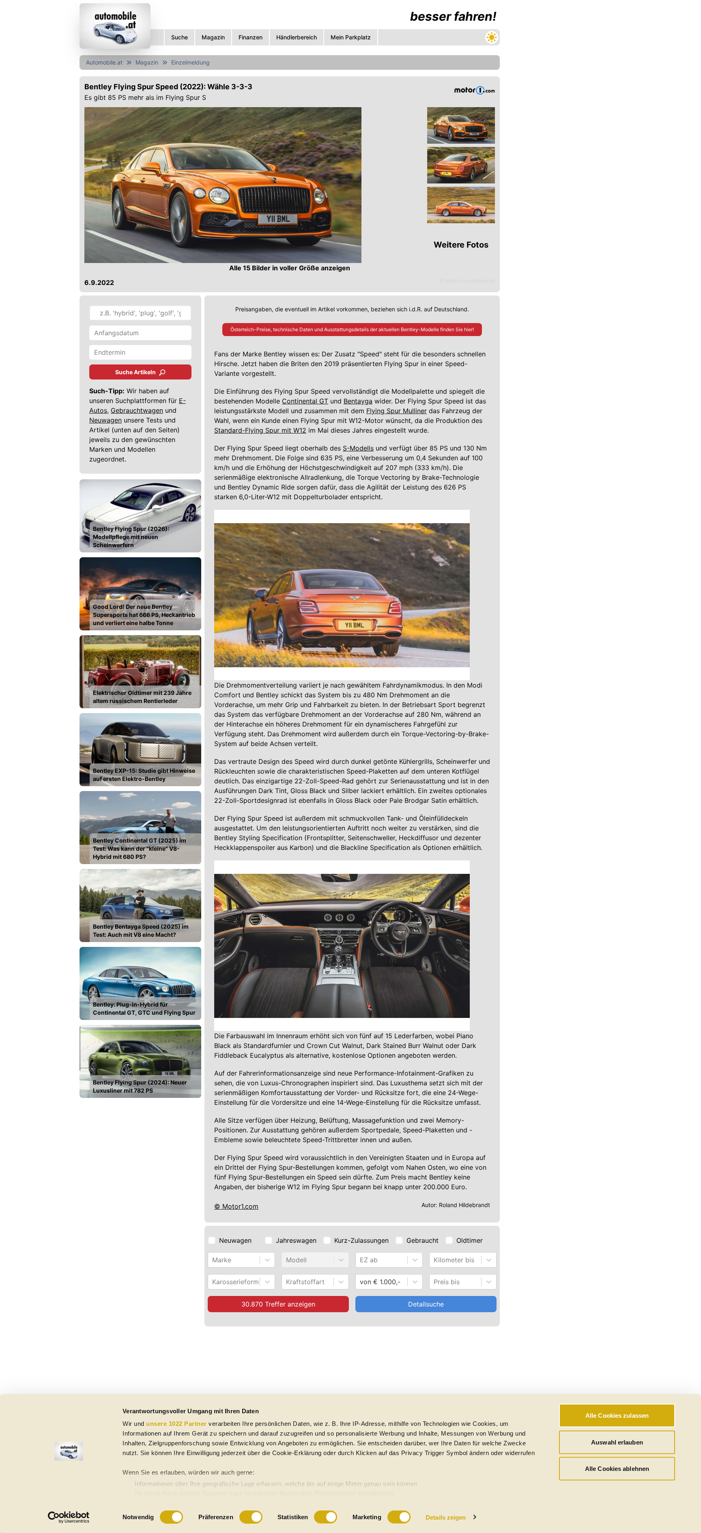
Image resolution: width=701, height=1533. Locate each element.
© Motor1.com (236, 1206)
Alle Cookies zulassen (617, 1415)
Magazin (146, 62)
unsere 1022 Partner (176, 1423)
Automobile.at (104, 62)
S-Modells (358, 448)
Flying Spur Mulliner (396, 411)
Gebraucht (422, 1240)
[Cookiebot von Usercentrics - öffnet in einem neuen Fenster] (68, 1517)
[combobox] (213, 1260)
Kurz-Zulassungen (361, 1240)
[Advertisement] (290, 1391)
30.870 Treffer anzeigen (278, 1304)
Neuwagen (105, 420)
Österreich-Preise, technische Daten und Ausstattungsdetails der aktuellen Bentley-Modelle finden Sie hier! (352, 329)
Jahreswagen (296, 1240)
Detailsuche (426, 1304)
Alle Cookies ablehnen (617, 1468)
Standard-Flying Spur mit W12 (260, 430)
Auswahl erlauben (617, 1441)
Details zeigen (446, 1517)
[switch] (250, 1516)
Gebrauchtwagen (137, 410)
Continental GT (305, 401)
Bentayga (358, 401)
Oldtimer (469, 1240)
